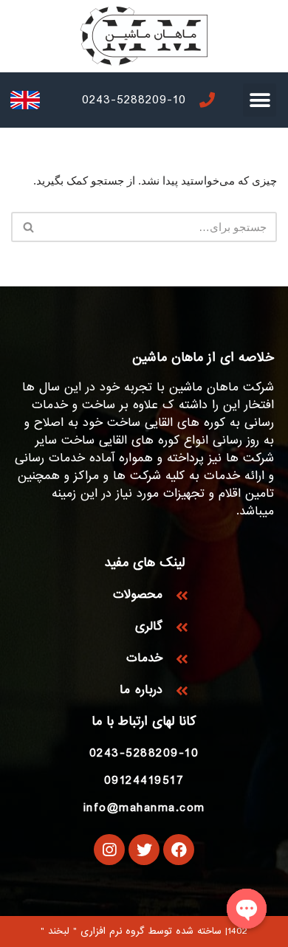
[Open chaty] (247, 909)
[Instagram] (109, 849)
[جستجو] (27, 227)
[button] (259, 100)
